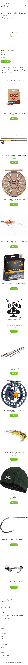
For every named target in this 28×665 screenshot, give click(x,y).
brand (2, 628)
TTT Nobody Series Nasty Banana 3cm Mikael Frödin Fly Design (14, 453)
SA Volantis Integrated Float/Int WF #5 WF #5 (14, 113)
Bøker (2, 626)
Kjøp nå (6, 61)
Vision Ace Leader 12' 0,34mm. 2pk (14, 325)
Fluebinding (3, 633)
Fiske (8, 50)
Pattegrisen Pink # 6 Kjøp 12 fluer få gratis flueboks (14, 241)
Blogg (2, 647)
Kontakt (3, 650)
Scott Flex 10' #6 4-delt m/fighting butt (14, 368)
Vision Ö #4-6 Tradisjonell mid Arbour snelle (14, 199)
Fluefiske (12, 50)
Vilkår (2, 652)
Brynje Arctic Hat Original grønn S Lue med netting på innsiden (14, 496)
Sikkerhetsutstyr (5, 638)
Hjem (2, 17)
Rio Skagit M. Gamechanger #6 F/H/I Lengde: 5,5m (14, 283)
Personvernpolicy (5, 655)
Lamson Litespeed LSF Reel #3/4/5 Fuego (14, 410)
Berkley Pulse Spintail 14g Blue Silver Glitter (14, 581)
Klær (2, 636)
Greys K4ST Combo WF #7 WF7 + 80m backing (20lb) (14, 156)
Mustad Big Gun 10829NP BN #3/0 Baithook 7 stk (14, 539)
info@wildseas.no (5, 618)
